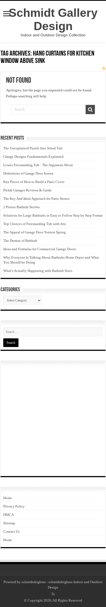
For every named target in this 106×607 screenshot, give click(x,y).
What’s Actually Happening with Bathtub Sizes (37, 271)
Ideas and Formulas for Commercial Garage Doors (39, 249)
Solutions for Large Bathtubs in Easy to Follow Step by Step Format (53, 215)
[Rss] (53, 594)
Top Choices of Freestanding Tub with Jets (34, 224)
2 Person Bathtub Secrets (21, 207)
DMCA (8, 515)
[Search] (90, 109)
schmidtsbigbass (33, 582)
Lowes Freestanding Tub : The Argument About (38, 165)
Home (7, 498)
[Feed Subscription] (103, 68)
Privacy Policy (14, 506)
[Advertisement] (53, 420)
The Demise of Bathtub (20, 241)
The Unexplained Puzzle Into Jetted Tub (33, 148)
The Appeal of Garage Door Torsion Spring (34, 232)
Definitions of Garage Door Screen (28, 173)
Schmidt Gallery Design (53, 19)
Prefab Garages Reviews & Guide (27, 190)
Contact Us (11, 531)
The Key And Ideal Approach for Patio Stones (36, 199)
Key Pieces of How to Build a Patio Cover (33, 182)
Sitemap (9, 523)
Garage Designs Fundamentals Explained (33, 157)
